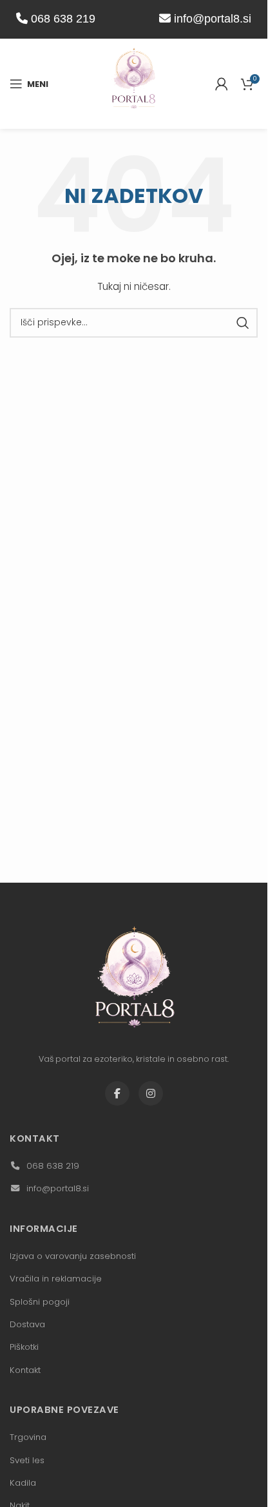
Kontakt (25, 1370)
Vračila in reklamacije (56, 1278)
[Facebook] (117, 1093)
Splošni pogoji (40, 1302)
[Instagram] (150, 1093)
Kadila (23, 1483)
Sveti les (27, 1460)
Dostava (27, 1324)
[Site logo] (134, 83)
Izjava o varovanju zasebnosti (73, 1256)
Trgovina (28, 1437)
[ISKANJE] (243, 323)
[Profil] (221, 84)
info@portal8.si (212, 18)
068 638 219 (61, 18)
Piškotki (24, 1347)
